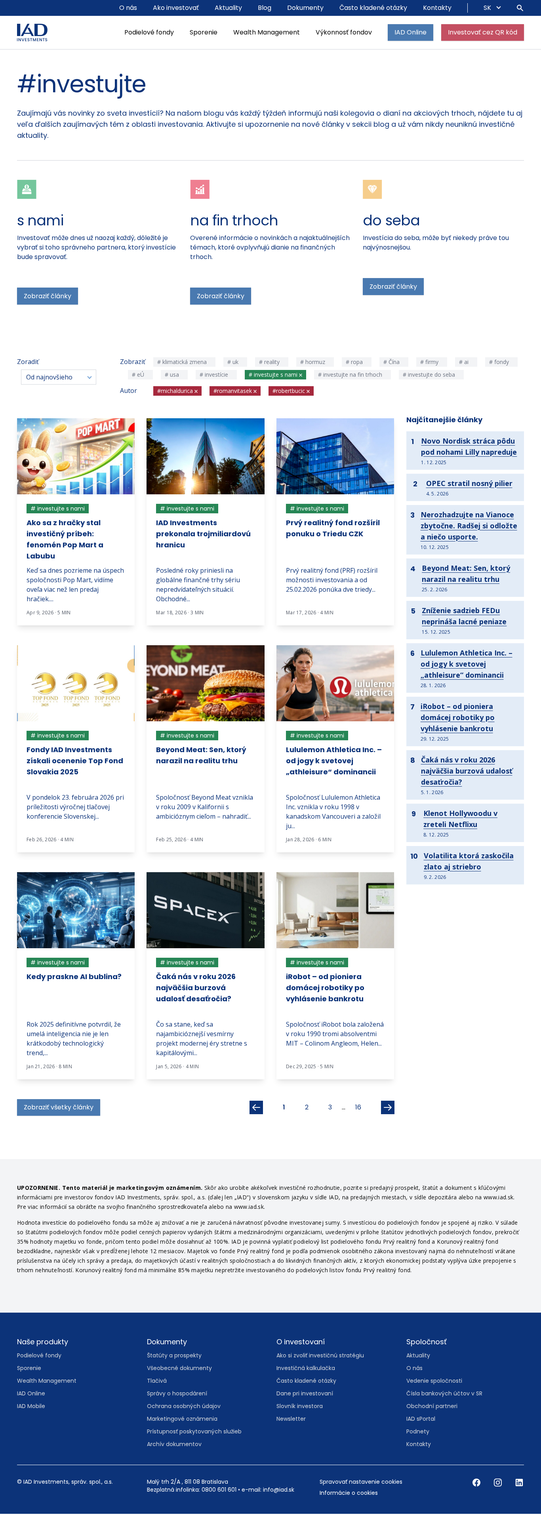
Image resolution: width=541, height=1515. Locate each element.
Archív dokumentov (174, 1445)
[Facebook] (477, 1483)
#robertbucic (289, 391)
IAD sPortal (420, 1420)
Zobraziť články (47, 296)
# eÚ (139, 375)
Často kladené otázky (373, 7)
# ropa (355, 362)
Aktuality (228, 7)
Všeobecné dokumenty (179, 1369)
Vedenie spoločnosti (434, 1381)
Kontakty (437, 7)
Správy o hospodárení (177, 1394)
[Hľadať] (520, 8)
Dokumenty (305, 7)
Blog (264, 7)
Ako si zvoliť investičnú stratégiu (320, 1356)
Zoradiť (28, 362)
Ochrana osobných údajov (184, 1407)
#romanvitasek (233, 391)
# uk (233, 362)
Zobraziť (132, 362)
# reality (270, 362)
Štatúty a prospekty (174, 1356)
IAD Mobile (31, 1407)
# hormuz (313, 362)
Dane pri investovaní (304, 1394)
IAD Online (410, 32)
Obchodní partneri (431, 1407)
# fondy (500, 362)
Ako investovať (176, 7)
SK (488, 7)
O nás (128, 7)
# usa (173, 375)
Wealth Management (266, 32)
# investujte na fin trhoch (351, 375)
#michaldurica (175, 391)
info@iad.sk (278, 1490)
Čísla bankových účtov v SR (444, 1394)
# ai (464, 362)
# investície (215, 375)
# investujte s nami (274, 375)
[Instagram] (498, 1483)
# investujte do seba (430, 375)
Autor (128, 391)
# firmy (430, 362)
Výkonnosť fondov (344, 32)
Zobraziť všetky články (58, 1108)
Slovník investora (299, 1407)
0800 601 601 (219, 1490)
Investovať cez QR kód (482, 32)
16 (358, 1108)
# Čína (392, 362)
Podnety (417, 1432)
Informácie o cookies (349, 1494)
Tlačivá (157, 1381)
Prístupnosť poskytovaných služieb (194, 1432)
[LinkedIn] (519, 1483)
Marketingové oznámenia (182, 1420)
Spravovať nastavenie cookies (361, 1482)
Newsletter (291, 1420)
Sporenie (203, 32)
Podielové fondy (149, 32)
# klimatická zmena (182, 362)
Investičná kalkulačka (305, 1369)
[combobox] (58, 377)
